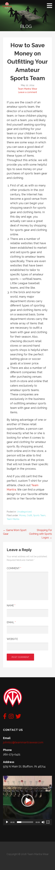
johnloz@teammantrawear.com (23, 742)
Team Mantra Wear (27, 88)
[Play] (7, 822)
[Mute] (43, 822)
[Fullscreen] (48, 822)
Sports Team (39, 515)
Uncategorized (24, 511)
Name (11, 605)
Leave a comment (27, 92)
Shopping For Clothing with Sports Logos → (40, 534)
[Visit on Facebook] (5, 717)
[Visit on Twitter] (18, 717)
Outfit (29, 515)
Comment (14, 568)
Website (12, 639)
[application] (27, 800)
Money (22, 515)
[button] (27, 800)
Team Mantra (13, 519)
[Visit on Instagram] (11, 717)
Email (11, 622)
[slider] (25, 822)
